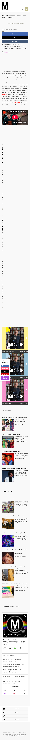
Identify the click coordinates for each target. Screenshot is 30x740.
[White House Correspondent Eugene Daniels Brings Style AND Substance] (8, 476)
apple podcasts (5, 377)
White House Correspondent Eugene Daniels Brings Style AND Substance (14, 469)
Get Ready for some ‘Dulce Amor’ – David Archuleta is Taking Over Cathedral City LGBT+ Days (14, 550)
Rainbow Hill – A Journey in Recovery (11, 451)
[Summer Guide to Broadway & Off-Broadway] (8, 524)
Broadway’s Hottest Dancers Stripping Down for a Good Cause (14, 533)
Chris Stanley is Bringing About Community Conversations (12, 670)
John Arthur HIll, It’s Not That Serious (13, 664)
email (16, 41)
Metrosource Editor (13, 22)
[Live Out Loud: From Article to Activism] (8, 442)
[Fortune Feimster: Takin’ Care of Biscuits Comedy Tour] (8, 592)
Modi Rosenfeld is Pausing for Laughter (14, 676)
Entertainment (16, 23)
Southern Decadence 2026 (8, 499)
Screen (22, 23)
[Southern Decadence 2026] (8, 507)
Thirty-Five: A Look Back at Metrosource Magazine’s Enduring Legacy (15, 418)
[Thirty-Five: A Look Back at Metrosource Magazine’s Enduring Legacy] (8, 425)
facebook (16, 34)
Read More (3, 209)
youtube (6, 374)
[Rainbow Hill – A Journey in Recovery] (8, 459)
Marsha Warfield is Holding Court (12, 681)
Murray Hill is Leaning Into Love (12, 659)
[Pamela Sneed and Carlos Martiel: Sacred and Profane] (8, 575)
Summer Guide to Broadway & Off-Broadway (13, 516)
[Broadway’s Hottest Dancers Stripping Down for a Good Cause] (8, 541)
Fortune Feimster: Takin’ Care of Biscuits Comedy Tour (15, 583)
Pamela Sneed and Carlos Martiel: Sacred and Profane (13, 567)
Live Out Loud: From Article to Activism (11, 434)
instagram (5, 368)
